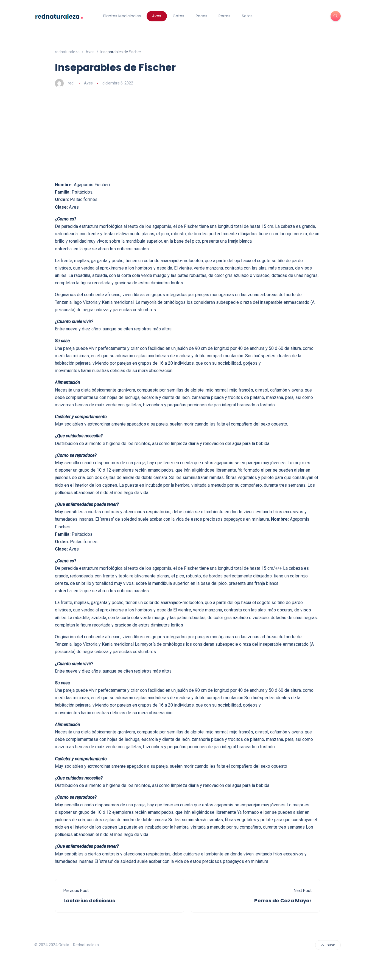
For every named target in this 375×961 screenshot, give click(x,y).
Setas (247, 16)
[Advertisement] (187, 134)
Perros (224, 16)
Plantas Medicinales (122, 16)
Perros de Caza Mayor (283, 900)
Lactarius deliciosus (89, 900)
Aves (156, 16)
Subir (331, 945)
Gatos (178, 16)
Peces (201, 16)
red (71, 83)
